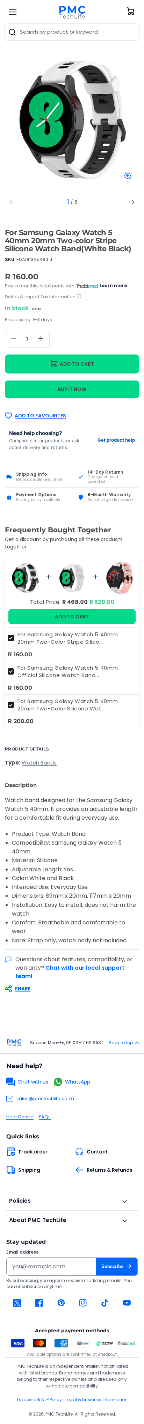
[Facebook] (39, 1303)
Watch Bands (39, 762)
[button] (68, 988)
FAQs (45, 1116)
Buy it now (72, 389)
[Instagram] (83, 1303)
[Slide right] (131, 202)
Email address (22, 1252)
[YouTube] (127, 1303)
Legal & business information (96, 1400)
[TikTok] (105, 1303)
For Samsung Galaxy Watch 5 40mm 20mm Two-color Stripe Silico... (67, 638)
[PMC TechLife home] (14, 1043)
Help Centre (20, 1116)
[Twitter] (17, 1303)
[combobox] (72, 32)
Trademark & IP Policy (39, 1400)
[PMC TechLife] (72, 12)
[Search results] (12, 32)
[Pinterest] (61, 1303)
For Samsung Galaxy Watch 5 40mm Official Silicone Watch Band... (67, 671)
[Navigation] (12, 12)
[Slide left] (12, 202)
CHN (36, 309)
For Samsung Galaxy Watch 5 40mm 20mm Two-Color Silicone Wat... (67, 704)
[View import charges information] (79, 297)
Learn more (113, 285)
